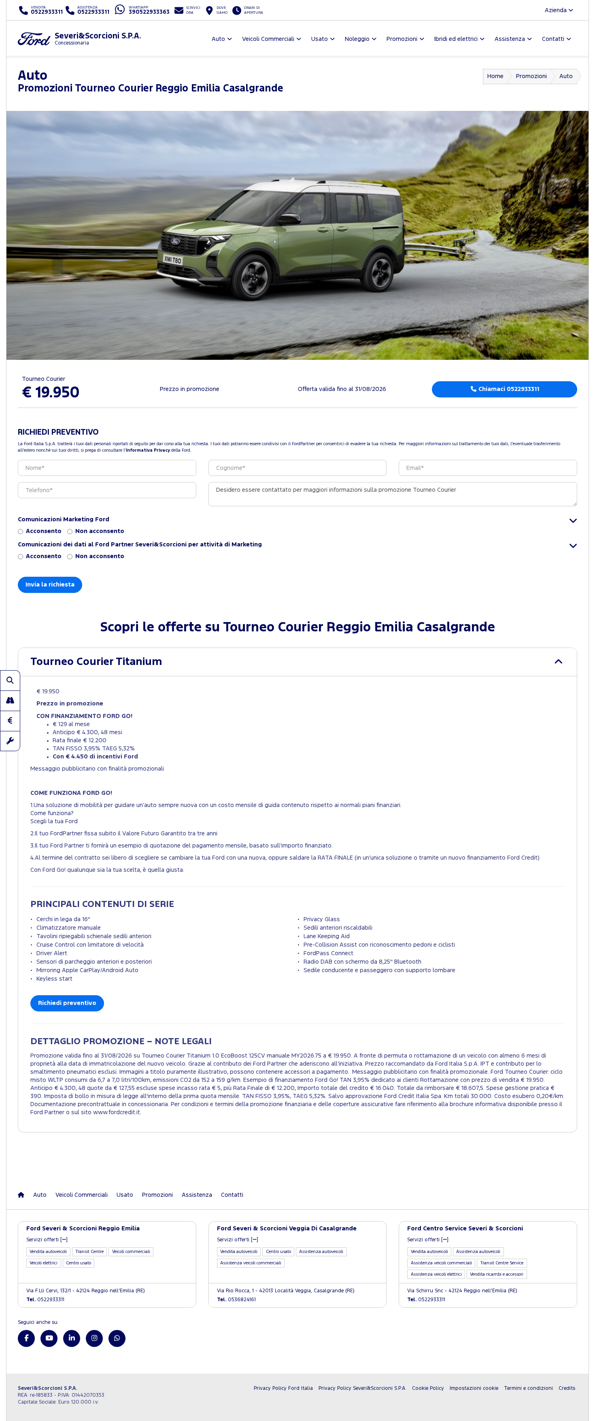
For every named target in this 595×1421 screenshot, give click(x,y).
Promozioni (531, 76)
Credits (567, 1388)
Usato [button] (319, 39)
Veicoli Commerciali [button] (268, 39)
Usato (125, 1195)
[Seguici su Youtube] (48, 1338)
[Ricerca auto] (10, 680)
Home (495, 76)
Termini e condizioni (528, 1388)
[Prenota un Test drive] (10, 700)
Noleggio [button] (357, 39)
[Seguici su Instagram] (94, 1338)
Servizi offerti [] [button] (47, 1240)
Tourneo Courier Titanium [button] (96, 662)
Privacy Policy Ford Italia (283, 1388)
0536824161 (236, 1300)
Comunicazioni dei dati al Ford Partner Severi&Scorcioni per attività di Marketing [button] (140, 544)
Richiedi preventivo (67, 1003)
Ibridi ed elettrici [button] (456, 39)
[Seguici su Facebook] (26, 1338)
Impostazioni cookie (474, 1388)
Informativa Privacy (148, 450)
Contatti (232, 1195)
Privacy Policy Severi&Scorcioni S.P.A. (362, 1388)
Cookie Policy (428, 1388)
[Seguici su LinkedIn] (71, 1338)
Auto (566, 76)
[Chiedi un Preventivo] (10, 721)
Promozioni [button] (402, 39)
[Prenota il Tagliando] (10, 741)
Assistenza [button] (510, 39)
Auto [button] (218, 39)
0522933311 (45, 1300)
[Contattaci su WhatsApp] (116, 1338)
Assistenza (197, 1195)
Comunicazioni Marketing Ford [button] (63, 519)
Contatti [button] (553, 39)
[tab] (297, 662)
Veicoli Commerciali (81, 1195)
